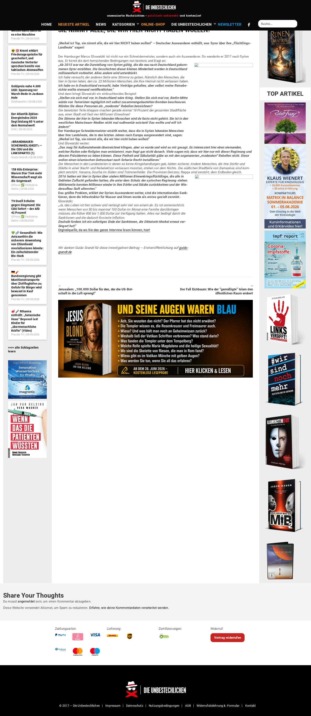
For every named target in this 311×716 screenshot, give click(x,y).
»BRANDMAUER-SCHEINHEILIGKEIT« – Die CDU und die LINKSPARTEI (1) (26, 147)
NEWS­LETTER (229, 24)
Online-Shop (153, 24)
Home (46, 24)
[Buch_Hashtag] (285, 379)
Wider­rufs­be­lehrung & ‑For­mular (218, 705)
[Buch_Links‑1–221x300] (285, 318)
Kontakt (250, 705)
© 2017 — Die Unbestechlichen (79, 705)
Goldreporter (18, 101)
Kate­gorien (123, 24)
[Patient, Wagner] (27, 429)
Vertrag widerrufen (227, 638)
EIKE (14, 129)
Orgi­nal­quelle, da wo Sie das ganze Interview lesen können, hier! (104, 230)
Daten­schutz (134, 705)
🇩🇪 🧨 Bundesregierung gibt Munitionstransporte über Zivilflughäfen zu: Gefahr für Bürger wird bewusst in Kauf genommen (26, 283)
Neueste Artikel (73, 24)
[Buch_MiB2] (285, 505)
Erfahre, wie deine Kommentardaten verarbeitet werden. (129, 608)
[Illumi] (285, 442)
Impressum (112, 705)
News (101, 24)
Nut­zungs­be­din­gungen (164, 705)
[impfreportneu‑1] (285, 259)
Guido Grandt (19, 157)
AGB (188, 705)
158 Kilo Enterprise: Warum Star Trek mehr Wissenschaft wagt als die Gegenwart (26, 175)
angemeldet (26, 601)
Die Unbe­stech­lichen (191, 24)
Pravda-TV (17, 38)
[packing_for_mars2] (285, 559)
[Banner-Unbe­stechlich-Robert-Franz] (285, 123)
